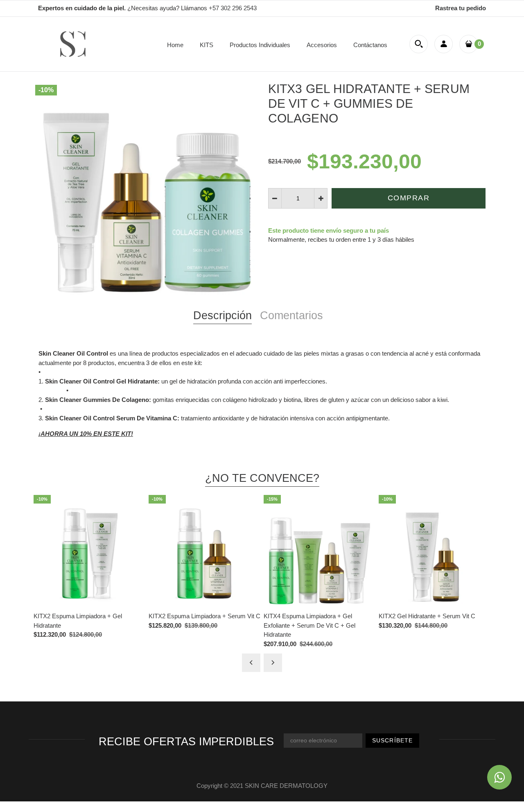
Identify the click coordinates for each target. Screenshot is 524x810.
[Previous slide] (251, 662)
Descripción (222, 315)
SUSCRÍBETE (392, 740)
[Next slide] (273, 662)
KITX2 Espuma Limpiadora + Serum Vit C (204, 616)
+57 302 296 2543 (233, 8)
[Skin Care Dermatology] (73, 43)
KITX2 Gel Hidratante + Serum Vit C (427, 616)
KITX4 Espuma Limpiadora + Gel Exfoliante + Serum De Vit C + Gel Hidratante (309, 625)
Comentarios (291, 315)
